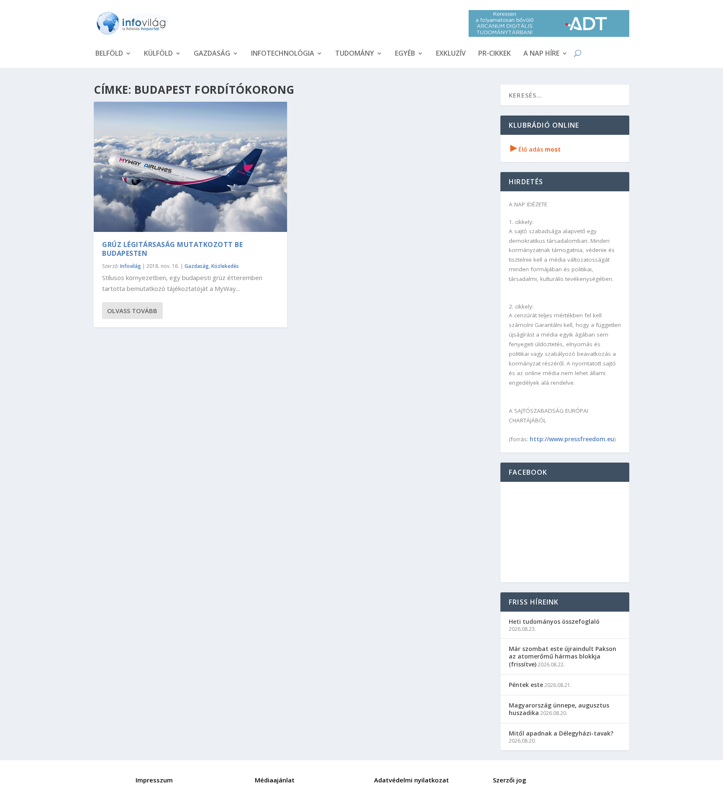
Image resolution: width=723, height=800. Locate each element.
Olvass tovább (132, 310)
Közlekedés (225, 266)
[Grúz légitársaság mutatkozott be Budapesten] (190, 167)
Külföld (158, 54)
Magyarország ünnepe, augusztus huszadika (559, 709)
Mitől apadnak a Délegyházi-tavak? (561, 733)
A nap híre (541, 54)
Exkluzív (451, 54)
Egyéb (405, 54)
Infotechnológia (282, 54)
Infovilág (130, 266)
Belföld (109, 54)
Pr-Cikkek (494, 54)
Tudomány (354, 54)
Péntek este (526, 685)
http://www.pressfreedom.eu (572, 439)
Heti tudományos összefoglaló (554, 621)
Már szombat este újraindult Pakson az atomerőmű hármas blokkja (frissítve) (562, 656)
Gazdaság (212, 54)
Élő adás (535, 149)
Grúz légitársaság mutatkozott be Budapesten (172, 249)
